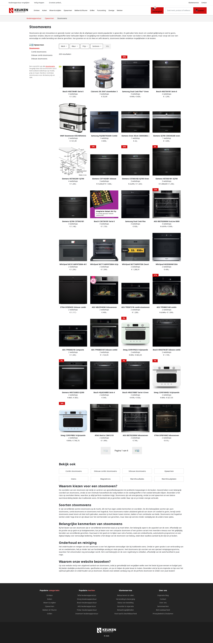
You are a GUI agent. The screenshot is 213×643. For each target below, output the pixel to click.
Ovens (73, 479)
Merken (120, 10)
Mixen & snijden (55, 10)
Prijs (84, 46)
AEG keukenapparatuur (87, 606)
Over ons (163, 603)
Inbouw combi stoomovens (41, 55)
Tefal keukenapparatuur (86, 595)
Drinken (37, 10)
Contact (204, 3)
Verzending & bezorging (125, 599)
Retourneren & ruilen (125, 595)
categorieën (54, 590)
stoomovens (50, 66)
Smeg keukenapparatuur (87, 599)
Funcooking (101, 10)
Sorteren (96, 46)
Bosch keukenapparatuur (87, 603)
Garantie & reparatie (125, 606)
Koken (44, 10)
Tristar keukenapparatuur (87, 610)
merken (91, 590)
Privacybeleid (158, 614)
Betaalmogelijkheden (125, 610)
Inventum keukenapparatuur (86, 614)
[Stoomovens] (137, 450)
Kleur (74, 46)
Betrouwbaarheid (163, 610)
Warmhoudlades (137, 479)
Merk (63, 46)
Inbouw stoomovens (39, 59)
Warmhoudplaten (169, 479)
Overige (111, 10)
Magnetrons (105, 479)
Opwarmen (68, 10)
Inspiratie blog (163, 595)
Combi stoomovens (38, 52)
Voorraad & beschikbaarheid (125, 614)
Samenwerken (163, 606)
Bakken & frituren (81, 10)
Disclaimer (169, 614)
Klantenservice (194, 3)
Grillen (92, 10)
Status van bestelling (125, 603)
